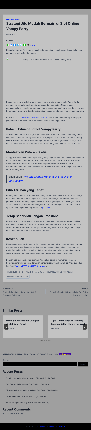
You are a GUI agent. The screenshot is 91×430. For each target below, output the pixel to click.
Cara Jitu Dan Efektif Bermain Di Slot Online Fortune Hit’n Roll (69, 292)
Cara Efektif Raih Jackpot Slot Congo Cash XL (26, 396)
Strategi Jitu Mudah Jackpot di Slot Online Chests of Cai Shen (21, 292)
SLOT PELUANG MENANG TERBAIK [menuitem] (31, 118)
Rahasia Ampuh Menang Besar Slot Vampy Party (27, 402)
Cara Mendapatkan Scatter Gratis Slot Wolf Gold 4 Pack (30, 378)
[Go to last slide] (6, 327)
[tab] (41, 340)
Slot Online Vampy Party (35, 272)
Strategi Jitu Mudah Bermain (18, 276)
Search (6, 360)
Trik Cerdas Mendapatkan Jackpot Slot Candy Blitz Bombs (32, 390)
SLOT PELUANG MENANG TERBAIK (60, 272)
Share (32, 45)
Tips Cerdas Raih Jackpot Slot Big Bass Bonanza (27, 384)
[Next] (85, 327)
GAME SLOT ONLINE (13, 19)
